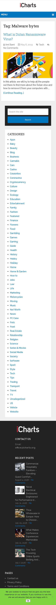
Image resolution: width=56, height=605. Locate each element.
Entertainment (17, 203)
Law (12, 284)
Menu (4, 14)
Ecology (14, 195)
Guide (13, 246)
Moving (13, 301)
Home (13, 267)
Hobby (13, 258)
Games (13, 237)
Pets (12, 322)
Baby (12, 144)
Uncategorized (17, 399)
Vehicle (13, 407)
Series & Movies (18, 348)
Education (15, 199)
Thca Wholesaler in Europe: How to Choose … (33, 515)
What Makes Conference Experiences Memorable (32, 535)
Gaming (14, 241)
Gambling (15, 233)
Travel (13, 390)
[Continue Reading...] (13, 93)
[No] (52, 596)
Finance (14, 220)
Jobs (12, 280)
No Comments (10, 48)
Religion (14, 339)
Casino (13, 169)
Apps (12, 139)
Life (12, 288)
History (13, 254)
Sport (12, 365)
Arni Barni (10, 44)
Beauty (13, 148)
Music (13, 305)
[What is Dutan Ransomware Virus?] (28, 65)
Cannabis (14, 161)
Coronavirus (16, 178)
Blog (12, 152)
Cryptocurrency (18, 182)
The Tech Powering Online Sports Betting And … (33, 555)
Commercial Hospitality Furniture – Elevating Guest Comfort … (26, 470)
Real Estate (16, 331)
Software (14, 360)
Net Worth (15, 309)
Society (14, 356)
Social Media (16, 352)
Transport (15, 386)
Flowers (14, 224)
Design (13, 190)
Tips (12, 377)
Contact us (12, 578)
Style (12, 369)
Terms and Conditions (18, 586)
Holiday (14, 263)
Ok (28, 601)
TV (11, 394)
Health (13, 250)
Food (12, 229)
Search (28, 120)
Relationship (16, 335)
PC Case (14, 318)
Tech (41, 44)
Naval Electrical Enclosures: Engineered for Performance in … (26, 493)
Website (14, 411)
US (11, 403)
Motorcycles (16, 297)
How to (13, 275)
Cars (12, 165)
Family (13, 207)
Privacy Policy (14, 582)
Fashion (14, 212)
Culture (13, 186)
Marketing (15, 292)
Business (14, 156)
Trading (14, 382)
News (13, 314)
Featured (14, 216)
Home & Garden (18, 271)
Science (14, 343)
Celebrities (15, 173)
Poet (12, 326)
